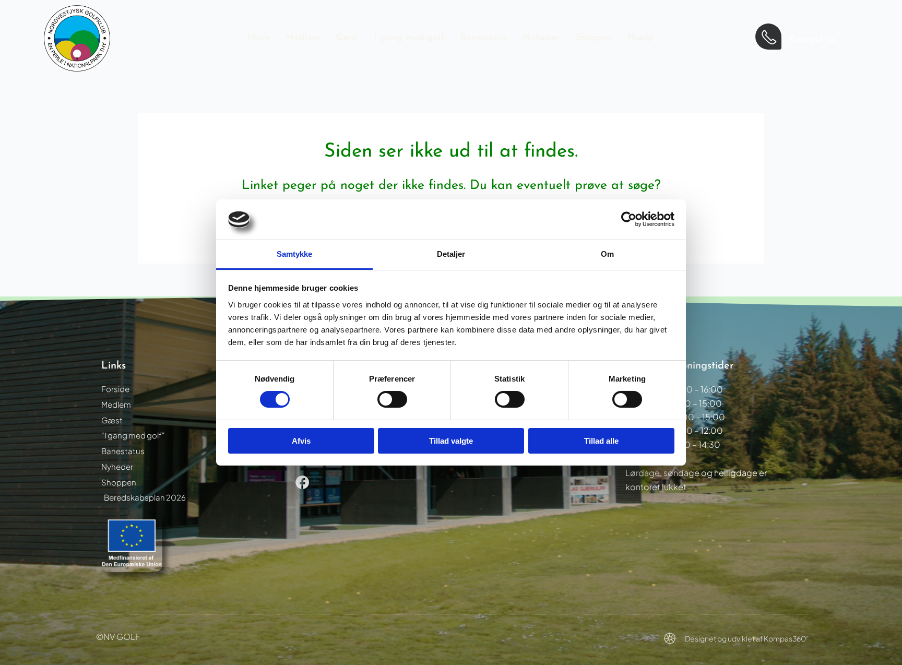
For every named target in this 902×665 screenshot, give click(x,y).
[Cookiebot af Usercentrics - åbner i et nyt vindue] (628, 219)
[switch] (392, 399)
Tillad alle (601, 440)
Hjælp (640, 38)
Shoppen (593, 38)
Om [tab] (607, 254)
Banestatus (483, 38)
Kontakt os (812, 40)
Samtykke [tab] (295, 254)
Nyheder (541, 38)
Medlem (303, 38)
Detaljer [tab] (451, 254)
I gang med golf (409, 38)
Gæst (347, 38)
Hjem (258, 38)
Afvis (301, 440)
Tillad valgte (451, 440)
